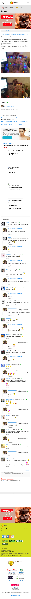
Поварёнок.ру (21, 572)
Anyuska (7, 300)
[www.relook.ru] (15, 586)
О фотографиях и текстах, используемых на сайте (11, 555)
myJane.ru (11, 580)
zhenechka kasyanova (10, 399)
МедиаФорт (4, 548)
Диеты (7, 528)
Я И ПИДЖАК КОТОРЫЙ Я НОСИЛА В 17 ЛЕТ (11, 124)
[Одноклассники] (10, 536)
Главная (2, 34)
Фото (27, 528)
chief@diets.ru (11, 551)
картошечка (8, 318)
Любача (7, 222)
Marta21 (7, 444)
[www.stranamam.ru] (12, 571)
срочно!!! (3, 122)
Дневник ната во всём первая (8, 115)
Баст (7, 269)
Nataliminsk (8, 378)
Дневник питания (8, 7)
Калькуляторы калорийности (22, 7)
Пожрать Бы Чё (9, 287)
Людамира (8, 334)
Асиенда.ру (20, 580)
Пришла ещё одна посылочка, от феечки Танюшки (12, 117)
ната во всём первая (9, 106)
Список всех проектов (15, 595)
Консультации (4, 530)
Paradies (7, 415)
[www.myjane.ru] (11, 579)
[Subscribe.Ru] (12, 536)
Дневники (7, 34)
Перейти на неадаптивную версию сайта (15, 30)
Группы (20, 528)
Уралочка (8, 429)
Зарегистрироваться (7, 479)
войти (4, 480)
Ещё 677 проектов (7, 147)
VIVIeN (7, 458)
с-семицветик (8, 254)
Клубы (24, 528)
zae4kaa (7, 350)
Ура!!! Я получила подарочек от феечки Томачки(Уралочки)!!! (14, 121)
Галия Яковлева (4, 551)
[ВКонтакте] (7, 536)
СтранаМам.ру (12, 572)
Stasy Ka (7, 364)
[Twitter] (3, 536)
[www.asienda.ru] (20, 579)
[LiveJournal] (5, 536)
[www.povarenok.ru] (21, 571)
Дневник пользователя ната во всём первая (19, 34)
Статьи (11, 528)
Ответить (10, 234)
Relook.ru (16, 587)
